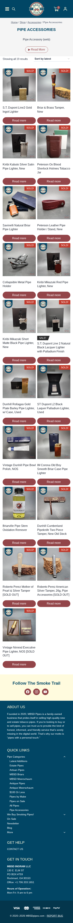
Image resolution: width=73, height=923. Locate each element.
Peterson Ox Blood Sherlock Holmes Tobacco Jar (53, 168)
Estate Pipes (17, 765)
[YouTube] (45, 692)
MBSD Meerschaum (21, 779)
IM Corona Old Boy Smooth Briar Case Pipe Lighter (52, 469)
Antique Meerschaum (21, 787)
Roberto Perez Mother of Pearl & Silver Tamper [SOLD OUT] (18, 590)
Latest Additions (18, 761)
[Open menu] (7, 9)
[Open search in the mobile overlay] (13, 9)
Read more (19, 120)
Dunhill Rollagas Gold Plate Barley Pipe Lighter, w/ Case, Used (19, 408)
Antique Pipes (17, 783)
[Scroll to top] (69, 650)
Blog (9, 827)
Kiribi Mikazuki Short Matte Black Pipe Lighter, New (18, 343)
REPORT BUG (55, 915)
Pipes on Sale (17, 801)
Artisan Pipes (17, 770)
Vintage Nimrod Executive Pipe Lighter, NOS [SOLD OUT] (19, 651)
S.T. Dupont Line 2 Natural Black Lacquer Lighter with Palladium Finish (53, 347)
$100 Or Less (17, 792)
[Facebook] (27, 692)
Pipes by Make (18, 796)
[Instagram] (36, 692)
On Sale (11, 818)
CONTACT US (15, 849)
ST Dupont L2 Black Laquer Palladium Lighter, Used (53, 408)
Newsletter (13, 823)
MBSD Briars (17, 774)
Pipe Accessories (19, 810)
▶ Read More (36, 49)
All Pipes (14, 805)
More (10, 832)
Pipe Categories (16, 756)
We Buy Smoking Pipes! (20, 814)
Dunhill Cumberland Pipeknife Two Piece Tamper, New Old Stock (52, 529)
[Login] (65, 8)
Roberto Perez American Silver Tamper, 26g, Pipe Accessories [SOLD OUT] (53, 590)
